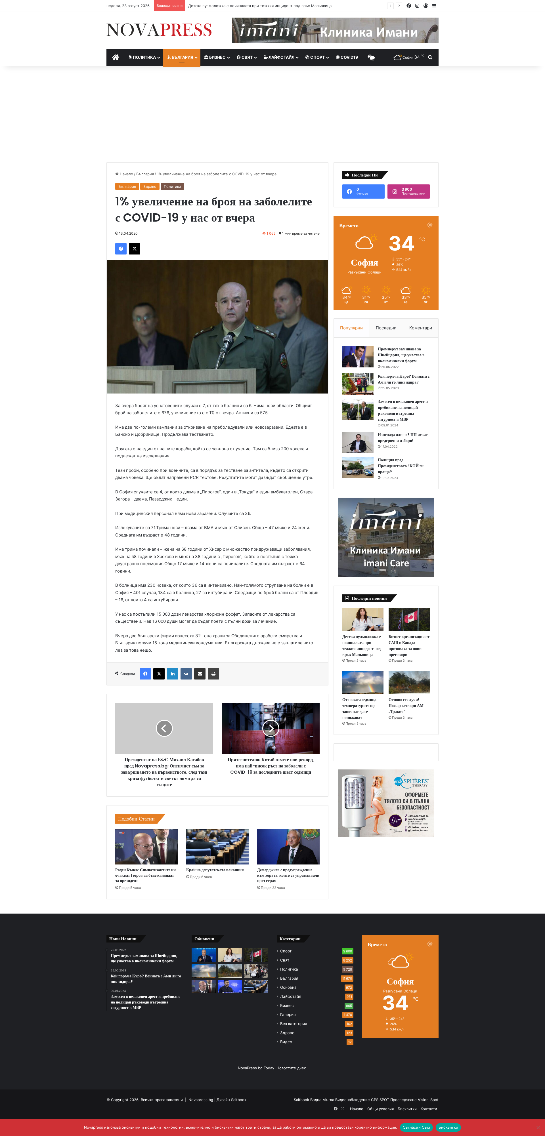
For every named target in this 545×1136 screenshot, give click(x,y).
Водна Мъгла (322, 1099)
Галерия (288, 1014)
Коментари (420, 328)
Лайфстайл (281, 57)
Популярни (351, 328)
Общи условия (380, 1108)
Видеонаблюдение (353, 1099)
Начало (126, 174)
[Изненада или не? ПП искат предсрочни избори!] (358, 442)
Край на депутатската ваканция (215, 870)
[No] (538, 1127)
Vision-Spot (428, 1099)
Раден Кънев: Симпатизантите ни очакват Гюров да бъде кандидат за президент (145, 875)
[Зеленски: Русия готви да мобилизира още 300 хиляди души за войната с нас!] (230, 986)
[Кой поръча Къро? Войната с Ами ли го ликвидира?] (358, 384)
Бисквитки (407, 1108)
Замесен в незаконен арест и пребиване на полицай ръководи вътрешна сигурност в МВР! (403, 410)
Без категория (293, 1023)
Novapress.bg (200, 1099)
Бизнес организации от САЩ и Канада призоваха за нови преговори (250, 5)
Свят (247, 57)
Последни (386, 328)
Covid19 (349, 57)
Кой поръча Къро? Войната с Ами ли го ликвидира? (403, 379)
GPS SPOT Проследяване (394, 1099)
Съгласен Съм (416, 1127)
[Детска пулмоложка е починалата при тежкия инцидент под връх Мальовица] (362, 619)
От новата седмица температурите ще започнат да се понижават (359, 708)
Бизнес (217, 57)
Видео (286, 1042)
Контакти (429, 1108)
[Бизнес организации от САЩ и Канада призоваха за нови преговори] (409, 619)
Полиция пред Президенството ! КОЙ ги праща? (401, 466)
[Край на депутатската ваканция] (217, 846)
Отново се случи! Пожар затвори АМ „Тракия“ (406, 705)
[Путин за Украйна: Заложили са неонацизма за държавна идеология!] (204, 955)
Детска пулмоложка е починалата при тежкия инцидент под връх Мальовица (361, 645)
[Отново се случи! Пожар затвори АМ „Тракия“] (409, 682)
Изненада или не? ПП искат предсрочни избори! (403, 437)
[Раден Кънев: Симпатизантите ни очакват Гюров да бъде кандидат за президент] (146, 846)
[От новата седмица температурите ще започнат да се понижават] (362, 682)
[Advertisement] (272, 114)
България (182, 57)
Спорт (317, 57)
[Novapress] (158, 29)
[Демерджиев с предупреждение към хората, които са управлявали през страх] (288, 846)
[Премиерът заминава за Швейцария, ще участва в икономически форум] (358, 356)
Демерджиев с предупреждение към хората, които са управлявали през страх (288, 875)
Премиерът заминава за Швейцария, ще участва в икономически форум (401, 355)
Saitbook (238, 1099)
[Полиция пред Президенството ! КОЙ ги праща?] (358, 467)
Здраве (149, 186)
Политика (144, 57)
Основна (288, 987)
